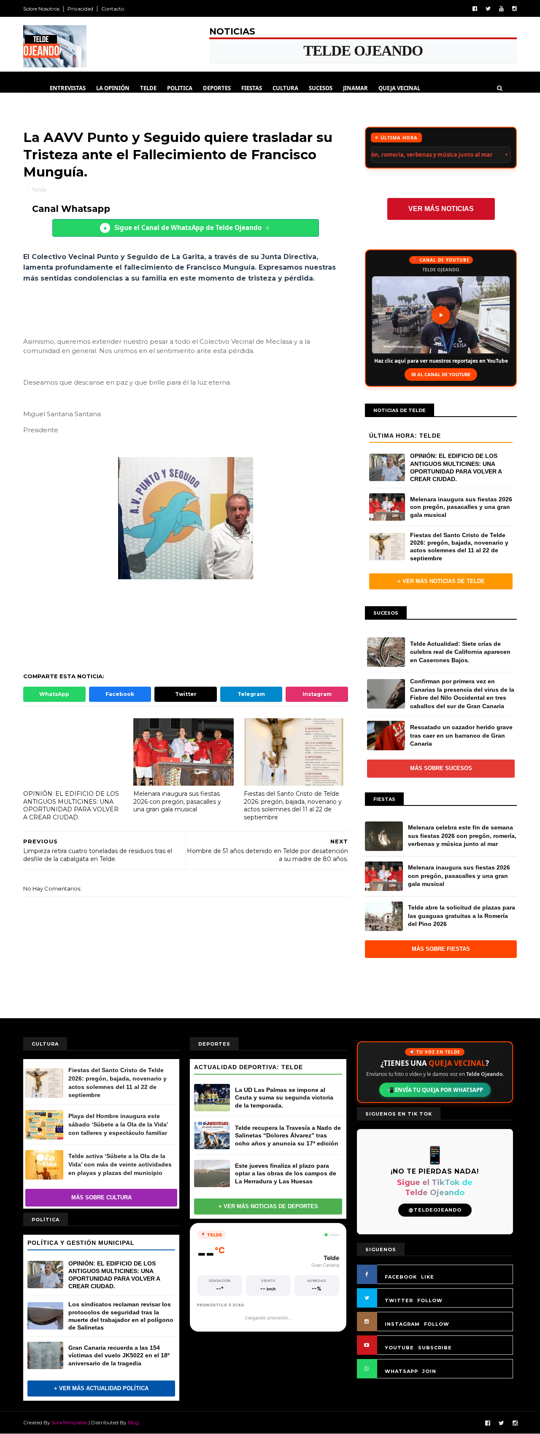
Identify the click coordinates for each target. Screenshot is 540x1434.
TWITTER (399, 1300)
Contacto (112, 8)
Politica (179, 88)
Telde (148, 88)
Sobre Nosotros (41, 8)
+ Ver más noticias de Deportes (268, 1206)
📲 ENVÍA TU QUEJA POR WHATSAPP (435, 1090)
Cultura (285, 88)
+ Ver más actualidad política (101, 1388)
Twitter (186, 694)
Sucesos (320, 88)
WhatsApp (54, 694)
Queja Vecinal (399, 88)
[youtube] (501, 8)
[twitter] (488, 8)
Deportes (217, 88)
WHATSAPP (401, 1371)
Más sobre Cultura (101, 1197)
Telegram (251, 694)
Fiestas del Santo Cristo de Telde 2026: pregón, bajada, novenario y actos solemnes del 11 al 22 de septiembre (293, 805)
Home (31, 88)
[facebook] (474, 8)
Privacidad (80, 8)
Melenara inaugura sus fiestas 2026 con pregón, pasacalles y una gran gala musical (177, 801)
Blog (133, 1422)
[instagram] (514, 8)
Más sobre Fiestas (441, 949)
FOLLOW (430, 1300)
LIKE (427, 1277)
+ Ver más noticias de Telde (441, 581)
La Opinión (113, 88)
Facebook (119, 694)
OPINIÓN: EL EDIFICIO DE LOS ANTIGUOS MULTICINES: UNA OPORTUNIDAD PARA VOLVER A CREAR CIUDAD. (71, 805)
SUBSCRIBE (435, 1348)
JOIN (429, 1371)
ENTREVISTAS (68, 88)
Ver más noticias (441, 208)
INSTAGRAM (402, 1324)
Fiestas (251, 88)
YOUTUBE (399, 1348)
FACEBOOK (401, 1277)
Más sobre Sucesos (441, 768)
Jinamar (355, 88)
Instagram (317, 694)
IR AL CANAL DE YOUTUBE (440, 374)
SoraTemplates (69, 1422)
